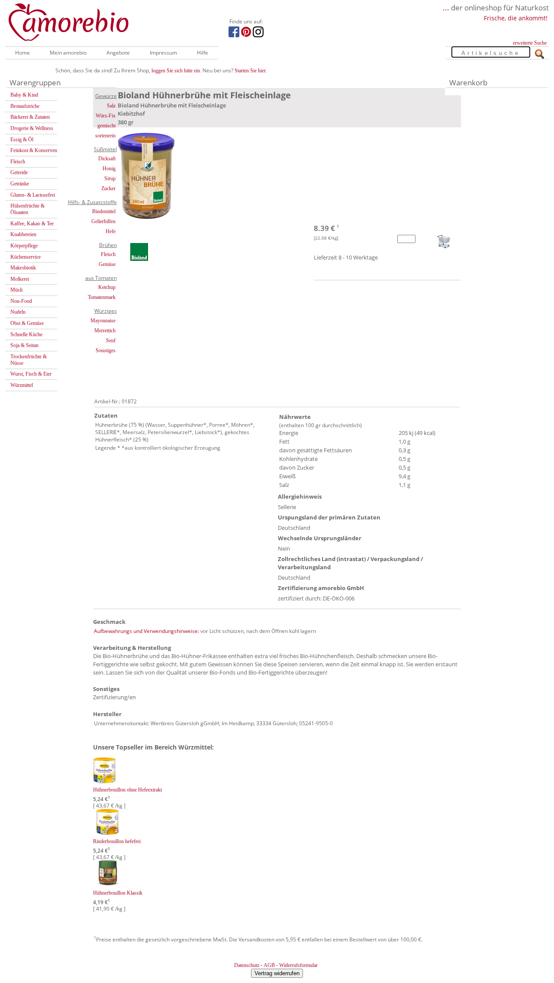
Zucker (108, 188)
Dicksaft (107, 159)
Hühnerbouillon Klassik (117, 893)
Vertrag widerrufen (277, 973)
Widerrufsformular (298, 965)
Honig (109, 168)
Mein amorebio (68, 52)
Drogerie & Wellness (31, 128)
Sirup (110, 178)
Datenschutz (246, 965)
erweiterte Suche (530, 43)
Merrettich (105, 331)
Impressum (163, 52)
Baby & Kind (24, 95)
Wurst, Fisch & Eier (31, 374)
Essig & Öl (21, 139)
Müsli (16, 290)
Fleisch (17, 162)
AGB (269, 965)
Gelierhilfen (103, 221)
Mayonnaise (103, 321)
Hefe (111, 231)
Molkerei (19, 279)
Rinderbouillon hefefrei (117, 841)
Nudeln (18, 312)
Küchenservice (25, 257)
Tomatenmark (102, 297)
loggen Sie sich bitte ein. (176, 71)
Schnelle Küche (26, 334)
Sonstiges (106, 350)
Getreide (19, 172)
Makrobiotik (23, 268)
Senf (111, 340)
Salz (111, 106)
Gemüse (107, 264)
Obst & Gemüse (27, 323)
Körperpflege (24, 246)
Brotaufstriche (24, 106)
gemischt (106, 126)
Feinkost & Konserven (33, 150)
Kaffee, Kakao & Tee (32, 224)
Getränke (19, 184)
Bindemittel (104, 211)
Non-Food (21, 301)
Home (22, 52)
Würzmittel (21, 385)
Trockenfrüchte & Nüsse (28, 360)
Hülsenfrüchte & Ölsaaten (27, 209)
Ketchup (107, 287)
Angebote (118, 52)
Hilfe (202, 52)
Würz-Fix (106, 116)
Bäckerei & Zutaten (30, 117)
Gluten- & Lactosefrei (32, 195)
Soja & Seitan (24, 345)
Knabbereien (23, 234)
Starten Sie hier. (251, 71)
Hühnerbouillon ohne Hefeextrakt (127, 790)
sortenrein (105, 136)
